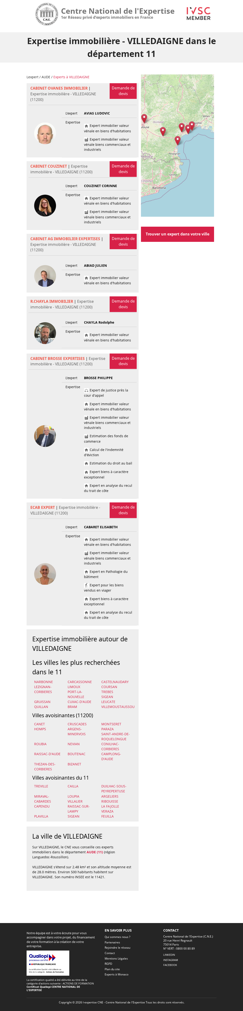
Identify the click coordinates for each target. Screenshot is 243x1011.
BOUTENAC (76, 754)
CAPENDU (42, 806)
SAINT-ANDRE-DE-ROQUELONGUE (115, 736)
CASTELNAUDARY (115, 682)
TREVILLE (41, 786)
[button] (178, 141)
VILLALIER (75, 801)
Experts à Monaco (116, 974)
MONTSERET (111, 724)
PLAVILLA (41, 816)
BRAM (72, 706)
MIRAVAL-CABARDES (42, 799)
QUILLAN (41, 706)
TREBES (107, 691)
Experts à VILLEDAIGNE (71, 77)
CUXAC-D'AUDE (79, 701)
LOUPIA (73, 796)
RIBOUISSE (109, 801)
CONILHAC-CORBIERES (110, 746)
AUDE (46, 77)
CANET (39, 724)
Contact (110, 953)
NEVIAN (74, 744)
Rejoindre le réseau (117, 948)
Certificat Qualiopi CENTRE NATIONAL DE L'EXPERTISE (53, 988)
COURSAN (109, 687)
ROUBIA (40, 744)
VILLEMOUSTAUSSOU (117, 706)
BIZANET (74, 764)
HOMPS (40, 729)
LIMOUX (74, 687)
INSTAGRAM (170, 960)
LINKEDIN (169, 954)
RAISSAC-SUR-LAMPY (79, 808)
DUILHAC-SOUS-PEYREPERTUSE (113, 788)
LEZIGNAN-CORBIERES (43, 689)
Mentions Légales (116, 958)
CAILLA (73, 786)
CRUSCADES (77, 724)
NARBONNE (43, 682)
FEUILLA (107, 816)
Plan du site (112, 969)
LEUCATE (108, 701)
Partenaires (112, 942)
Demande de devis (123, 90)
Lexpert (32, 77)
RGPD (108, 964)
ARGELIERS (109, 796)
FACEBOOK (170, 965)
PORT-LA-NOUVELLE (76, 694)
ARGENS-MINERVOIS (77, 731)
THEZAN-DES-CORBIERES (45, 766)
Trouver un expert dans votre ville (177, 234)
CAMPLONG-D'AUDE (111, 756)
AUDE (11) (95, 852)
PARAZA (107, 729)
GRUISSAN (42, 701)
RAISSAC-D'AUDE (47, 754)
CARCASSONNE (80, 682)
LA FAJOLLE (110, 806)
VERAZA (107, 811)
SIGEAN (107, 696)
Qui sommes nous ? (117, 937)
